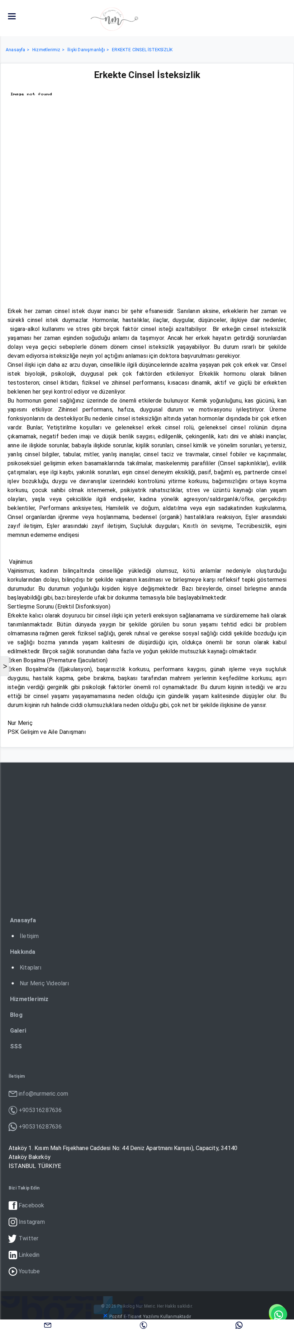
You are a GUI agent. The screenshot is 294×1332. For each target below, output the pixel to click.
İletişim (29, 936)
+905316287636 (143, 1324)
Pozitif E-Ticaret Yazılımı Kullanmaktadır (150, 1316)
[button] (11, 16)
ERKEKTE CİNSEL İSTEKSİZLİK (142, 49)
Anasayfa (15, 49)
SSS (16, 1046)
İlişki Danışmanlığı (86, 49)
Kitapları (30, 967)
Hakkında (22, 951)
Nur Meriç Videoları (44, 983)
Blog (16, 1014)
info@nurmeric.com (47, 1324)
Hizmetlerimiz (46, 49)
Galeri (18, 1030)
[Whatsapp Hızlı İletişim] (278, 1314)
